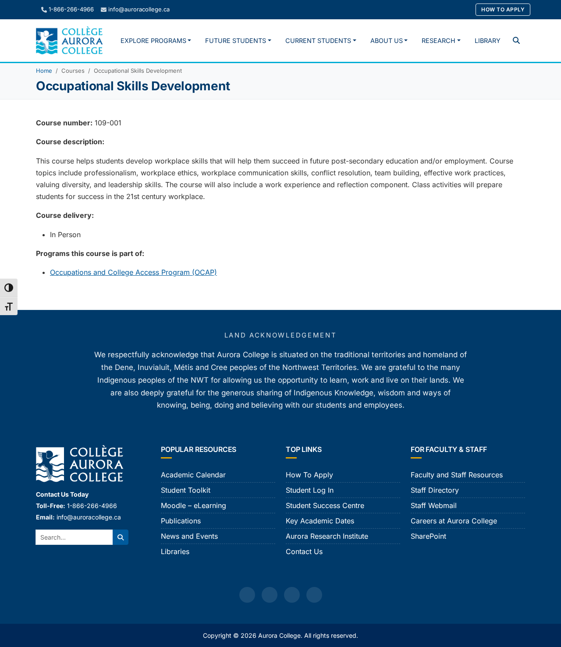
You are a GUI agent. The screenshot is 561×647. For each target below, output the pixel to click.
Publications (181, 520)
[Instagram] (269, 595)
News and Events (189, 536)
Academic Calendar (193, 474)
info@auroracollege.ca (139, 9)
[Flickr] (314, 595)
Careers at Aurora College (454, 520)
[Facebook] (247, 595)
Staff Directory (435, 490)
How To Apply (503, 9)
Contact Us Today (62, 494)
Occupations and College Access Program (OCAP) (133, 272)
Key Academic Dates (320, 520)
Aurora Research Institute (327, 536)
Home (44, 70)
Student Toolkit (185, 490)
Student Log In (310, 490)
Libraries (175, 551)
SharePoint (428, 536)
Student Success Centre (325, 505)
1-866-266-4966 (71, 9)
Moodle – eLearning (193, 505)
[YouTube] (292, 595)
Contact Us (304, 551)
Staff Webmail (434, 505)
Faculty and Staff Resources (457, 474)
